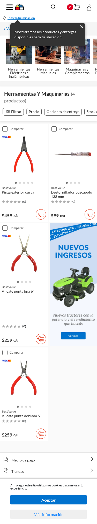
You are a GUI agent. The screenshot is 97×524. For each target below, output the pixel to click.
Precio (34, 111)
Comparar (17, 129)
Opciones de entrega (63, 111)
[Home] (19, 8)
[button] (16, 182)
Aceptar (48, 499)
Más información (49, 514)
